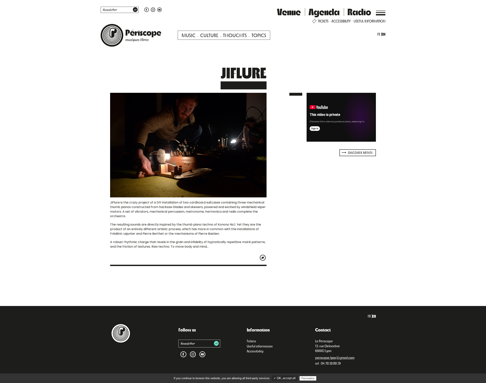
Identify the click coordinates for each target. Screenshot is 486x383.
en (383, 34)
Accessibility (255, 351)
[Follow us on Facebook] (146, 9)
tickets (323, 21)
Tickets (251, 341)
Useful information (260, 346)
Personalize (307, 378)
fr (378, 34)
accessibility (341, 21)
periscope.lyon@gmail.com (334, 357)
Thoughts (235, 35)
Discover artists (360, 152)
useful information (369, 21)
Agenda (324, 11)
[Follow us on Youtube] (159, 9)
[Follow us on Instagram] (153, 9)
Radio (359, 11)
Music (189, 35)
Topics (259, 35)
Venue (289, 11)
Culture (209, 35)
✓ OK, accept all (285, 378)
